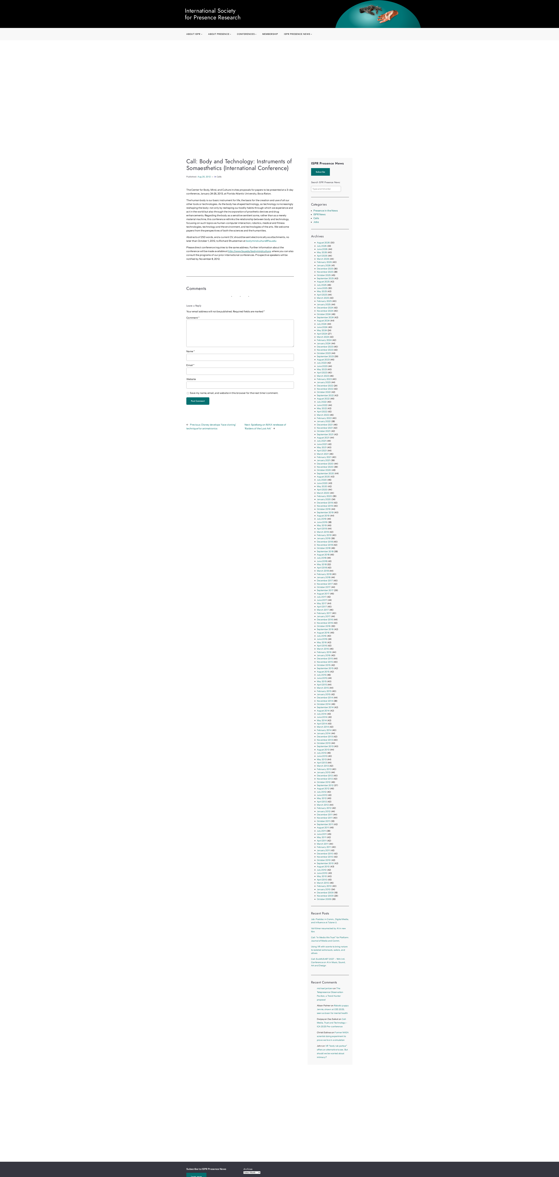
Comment (192, 317)
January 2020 (324, 499)
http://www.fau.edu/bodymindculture (249, 251)
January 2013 (323, 772)
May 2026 (322, 252)
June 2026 (322, 249)
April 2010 (322, 879)
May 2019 (322, 525)
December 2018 (325, 541)
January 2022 (324, 421)
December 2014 (325, 697)
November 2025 (325, 272)
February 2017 (324, 613)
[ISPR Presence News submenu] (311, 34)
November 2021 (325, 428)
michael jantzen (325, 988)
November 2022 (325, 389)
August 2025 (323, 281)
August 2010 (323, 866)
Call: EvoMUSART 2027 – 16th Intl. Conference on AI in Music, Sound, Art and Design (328, 962)
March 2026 (323, 259)
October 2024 (324, 314)
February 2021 (324, 457)
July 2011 (321, 831)
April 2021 (322, 450)
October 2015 (323, 665)
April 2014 (322, 723)
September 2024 (325, 317)
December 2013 (325, 736)
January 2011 (323, 850)
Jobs (316, 221)
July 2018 (321, 558)
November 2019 (325, 506)
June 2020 (322, 483)
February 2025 (324, 301)
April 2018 (322, 567)
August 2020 (323, 476)
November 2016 (325, 623)
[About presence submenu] (230, 34)
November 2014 (325, 701)
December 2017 (325, 580)
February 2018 (324, 574)
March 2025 (323, 298)
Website (191, 379)
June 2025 (322, 288)
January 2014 (323, 733)
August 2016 (323, 632)
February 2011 (324, 847)
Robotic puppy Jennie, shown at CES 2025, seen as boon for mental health (333, 1009)
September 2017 (325, 590)
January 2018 (323, 577)
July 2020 (322, 480)
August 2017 (323, 593)
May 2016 (322, 642)
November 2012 (325, 778)
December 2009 (325, 892)
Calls (219, 176)
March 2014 (323, 727)
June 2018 (322, 561)
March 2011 (322, 844)
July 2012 (321, 792)
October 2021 (323, 431)
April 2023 (322, 372)
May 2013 (322, 759)
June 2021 (322, 444)
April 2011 (322, 840)
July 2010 (322, 870)
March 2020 (323, 493)
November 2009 (325, 896)
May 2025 (322, 291)
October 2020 (324, 470)
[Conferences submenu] (255, 34)
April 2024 (322, 333)
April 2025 (322, 294)
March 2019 (323, 532)
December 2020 (325, 463)
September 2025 (325, 278)
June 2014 (322, 717)
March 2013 (323, 766)
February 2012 (324, 808)
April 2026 (322, 255)
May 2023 (322, 369)
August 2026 (323, 242)
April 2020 (322, 489)
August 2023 (323, 359)
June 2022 (322, 405)
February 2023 (324, 379)
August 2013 (323, 749)
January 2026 (324, 265)
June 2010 (322, 873)
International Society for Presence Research (213, 14)
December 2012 (325, 775)
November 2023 (325, 350)
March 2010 (323, 883)
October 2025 (324, 275)
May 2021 (322, 447)
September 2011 (325, 824)
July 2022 (322, 402)
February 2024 (324, 340)
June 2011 (322, 834)
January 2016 (323, 655)
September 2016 (325, 629)
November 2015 (325, 662)
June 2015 (322, 678)
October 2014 (324, 704)
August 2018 (323, 554)
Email (190, 365)
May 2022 (322, 408)
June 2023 (322, 366)
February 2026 (324, 262)
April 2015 (322, 684)
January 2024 (324, 343)
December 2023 (325, 346)
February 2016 (324, 652)
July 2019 (321, 519)
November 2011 (324, 817)
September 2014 (325, 707)
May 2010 (322, 876)
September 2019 (325, 512)
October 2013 (323, 743)
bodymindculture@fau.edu (261, 240)
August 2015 (323, 671)
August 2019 (323, 515)
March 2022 (323, 415)
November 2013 (325, 740)
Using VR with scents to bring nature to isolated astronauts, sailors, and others (329, 949)
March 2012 (323, 805)
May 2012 (322, 798)
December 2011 (324, 814)
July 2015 (321, 675)
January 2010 (324, 889)
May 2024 (322, 330)
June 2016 (322, 639)
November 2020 (325, 467)
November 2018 (325, 545)
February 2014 (324, 730)
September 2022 (325, 395)
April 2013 (322, 762)
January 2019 (323, 538)
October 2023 (324, 353)
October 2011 (323, 821)
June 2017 (322, 600)
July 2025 (322, 285)
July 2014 (321, 714)
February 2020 (324, 496)
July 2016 (321, 636)
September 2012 (325, 785)
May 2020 (322, 486)
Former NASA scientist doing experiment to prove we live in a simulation (333, 1036)
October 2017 (323, 587)
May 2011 (321, 837)
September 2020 (325, 473)
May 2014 (322, 720)
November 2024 (325, 311)
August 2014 (323, 710)
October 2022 (324, 392)
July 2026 (322, 246)
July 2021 (321, 441)
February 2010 (324, 886)
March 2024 (323, 337)
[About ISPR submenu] (201, 34)
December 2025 (325, 268)
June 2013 (322, 756)
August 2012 (323, 788)
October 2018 (323, 548)
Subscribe (320, 171)
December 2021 (325, 424)
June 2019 (322, 522)
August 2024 (323, 320)
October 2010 (324, 860)
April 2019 (322, 528)
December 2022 (325, 385)
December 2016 (325, 619)
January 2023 (324, 382)
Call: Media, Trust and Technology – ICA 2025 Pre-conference (332, 1023)
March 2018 (323, 571)
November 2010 (325, 856)
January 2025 (324, 304)
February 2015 (324, 691)
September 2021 (325, 434)
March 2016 (323, 649)
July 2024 (322, 324)
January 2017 (323, 616)
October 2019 (324, 509)
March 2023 (323, 376)
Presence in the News (325, 210)
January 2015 (323, 694)
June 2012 (322, 795)
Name (190, 351)
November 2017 (325, 584)
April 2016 (322, 645)
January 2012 (323, 811)
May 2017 (322, 603)
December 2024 (325, 307)
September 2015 (325, 668)
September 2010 (325, 863)
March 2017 (323, 610)
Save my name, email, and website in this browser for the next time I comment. (234, 393)
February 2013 (324, 769)
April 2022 (322, 411)
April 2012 (322, 801)
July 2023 (322, 363)
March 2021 (323, 454)
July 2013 (321, 753)
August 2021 (323, 437)
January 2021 (323, 460)
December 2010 (325, 853)
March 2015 (323, 688)
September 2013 (325, 746)
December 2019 (325, 502)
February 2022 (324, 418)
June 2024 (322, 327)
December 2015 (325, 658)
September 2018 (325, 551)
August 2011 (323, 827)
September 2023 (325, 356)
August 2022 (323, 398)
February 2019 (324, 535)
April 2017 (322, 606)
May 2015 (322, 681)
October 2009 (324, 899)
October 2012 (323, 782)
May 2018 (322, 564)
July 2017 (321, 597)
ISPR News (319, 214)
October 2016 (324, 626)
